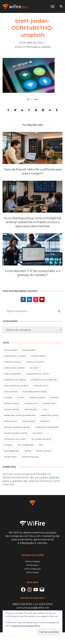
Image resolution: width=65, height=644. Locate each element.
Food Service (11, 392)
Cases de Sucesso (35, 362)
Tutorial (8, 445)
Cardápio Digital (12, 362)
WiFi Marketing (11, 451)
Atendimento (28, 350)
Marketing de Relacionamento (20, 415)
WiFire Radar (32, 572)
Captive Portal (38, 356)
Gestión (8, 397)
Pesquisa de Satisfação (47, 427)
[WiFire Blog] (15, 6)
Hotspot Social (11, 403)
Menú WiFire (29, 421)
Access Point (10, 350)
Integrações (30, 409)
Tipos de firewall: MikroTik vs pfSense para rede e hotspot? (33, 171)
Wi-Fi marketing (26, 445)
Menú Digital (10, 421)
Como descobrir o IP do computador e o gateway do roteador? (32, 273)
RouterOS (37, 433)
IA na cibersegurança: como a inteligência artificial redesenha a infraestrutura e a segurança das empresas (32, 222)
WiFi (41, 445)
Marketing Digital (50, 415)
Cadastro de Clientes (15, 356)
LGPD (44, 409)
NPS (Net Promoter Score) (17, 427)
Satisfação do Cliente (15, 439)
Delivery (34, 368)
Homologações (37, 397)
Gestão (20, 397)
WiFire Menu (10, 457)
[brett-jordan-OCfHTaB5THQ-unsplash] (8, 110)
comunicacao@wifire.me (32, 607)
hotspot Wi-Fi (31, 403)
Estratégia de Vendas (15, 380)
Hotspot (54, 397)
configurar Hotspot (14, 368)
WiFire (28, 451)
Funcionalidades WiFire (35, 392)
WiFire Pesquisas (30, 457)
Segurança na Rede (41, 439)
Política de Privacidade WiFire (25, 625)
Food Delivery (40, 386)
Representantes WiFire (15, 433)
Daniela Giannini (40, 47)
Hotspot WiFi (49, 403)
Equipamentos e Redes (37, 374)
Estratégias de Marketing (44, 380)
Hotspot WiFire (11, 409)
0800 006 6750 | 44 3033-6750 (32, 604)
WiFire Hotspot (43, 451)
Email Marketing (12, 374)
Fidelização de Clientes (16, 386)
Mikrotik (44, 421)
